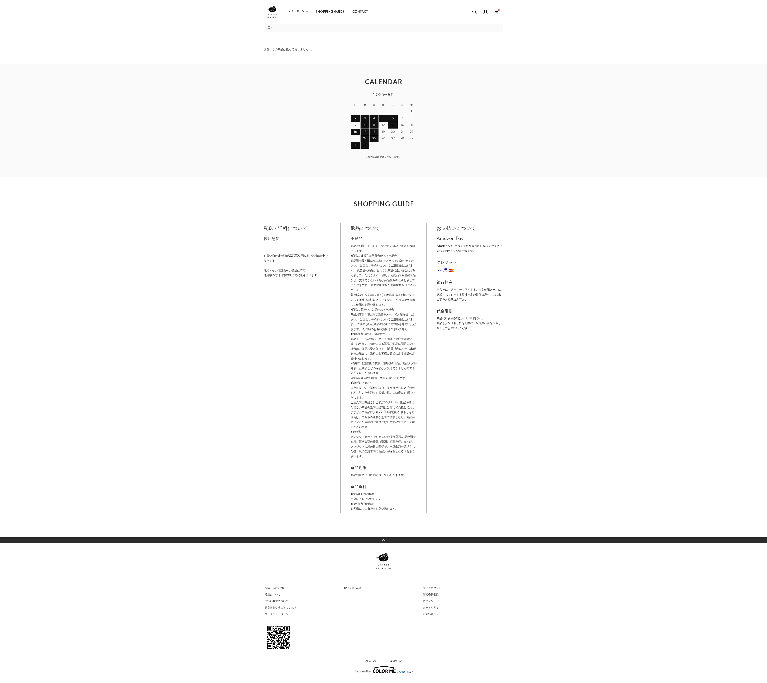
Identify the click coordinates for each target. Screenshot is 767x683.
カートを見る (431, 607)
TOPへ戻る (383, 540)
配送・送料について (276, 588)
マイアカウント (432, 588)
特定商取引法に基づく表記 (280, 607)
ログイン (428, 601)
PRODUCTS (295, 11)
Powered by (362, 671)
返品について (272, 594)
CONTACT (360, 12)
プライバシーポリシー (278, 614)
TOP (269, 28)
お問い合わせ (431, 614)
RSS (346, 588)
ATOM (356, 588)
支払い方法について (276, 601)
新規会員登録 (431, 594)
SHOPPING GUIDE (330, 12)
